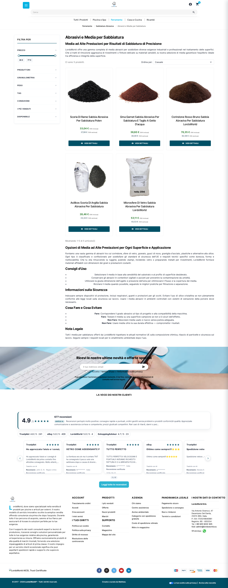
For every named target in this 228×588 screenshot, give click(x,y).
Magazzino (107, 530)
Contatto (106, 526)
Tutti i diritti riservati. (48, 582)
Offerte (105, 508)
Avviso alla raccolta (207, 583)
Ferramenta (117, 19)
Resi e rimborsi (169, 512)
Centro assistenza (140, 508)
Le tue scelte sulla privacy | (185, 583)
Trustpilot (31, 444)
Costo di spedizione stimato (145, 523)
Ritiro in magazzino (140, 527)
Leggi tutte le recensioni (114, 484)
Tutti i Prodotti (80, 19)
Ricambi (151, 19)
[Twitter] (114, 570)
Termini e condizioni (171, 516)
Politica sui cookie (80, 526)
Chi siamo (136, 503)
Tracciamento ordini (81, 503)
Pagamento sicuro (170, 503)
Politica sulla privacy (81, 530)
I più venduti (107, 503)
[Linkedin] (128, 570)
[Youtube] (121, 570)
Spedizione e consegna (173, 508)
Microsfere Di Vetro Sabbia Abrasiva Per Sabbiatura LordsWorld (140, 206)
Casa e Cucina (134, 19)
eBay (149, 444)
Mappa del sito (109, 534)
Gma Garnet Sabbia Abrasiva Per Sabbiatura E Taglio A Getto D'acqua (139, 120)
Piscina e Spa (100, 19)
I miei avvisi (77, 516)
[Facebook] (99, 570)
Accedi (75, 508)
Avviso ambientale (140, 512)
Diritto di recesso (80, 534)
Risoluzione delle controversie (80, 539)
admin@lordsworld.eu (206, 527)
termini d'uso (108, 371)
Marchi (105, 516)
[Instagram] (106, 570)
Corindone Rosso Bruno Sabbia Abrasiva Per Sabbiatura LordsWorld (190, 120)
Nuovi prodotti (108, 512)
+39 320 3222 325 (203, 524)
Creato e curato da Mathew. (114, 582)
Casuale (159, 62)
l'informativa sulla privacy (130, 371)
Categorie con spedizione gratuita (144, 517)
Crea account (78, 512)
